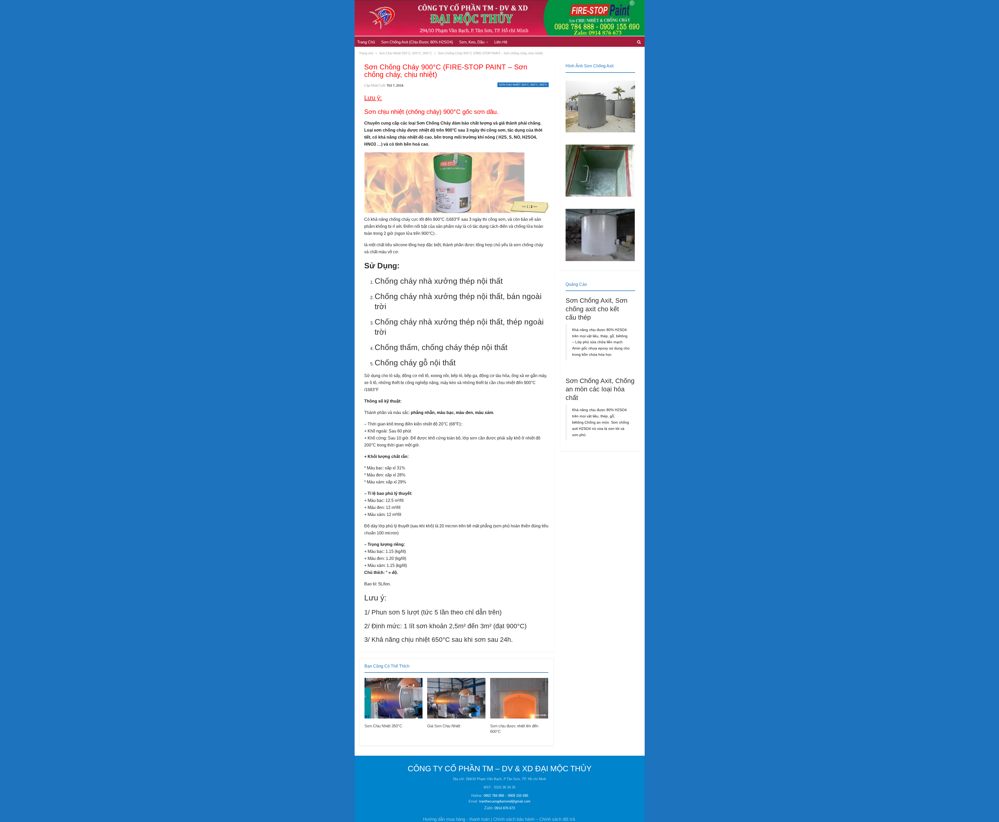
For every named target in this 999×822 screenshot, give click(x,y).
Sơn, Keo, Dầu (471, 42)
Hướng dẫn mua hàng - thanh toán (456, 819)
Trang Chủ (366, 42)
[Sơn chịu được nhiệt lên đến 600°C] (519, 698)
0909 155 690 (518, 796)
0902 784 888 (494, 796)
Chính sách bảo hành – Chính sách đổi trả (534, 819)
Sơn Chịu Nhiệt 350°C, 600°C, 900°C (523, 84)
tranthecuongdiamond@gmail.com (504, 801)
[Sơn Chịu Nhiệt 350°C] (393, 698)
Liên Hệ (500, 42)
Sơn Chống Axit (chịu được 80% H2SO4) (417, 42)
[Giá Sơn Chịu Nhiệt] (456, 698)
